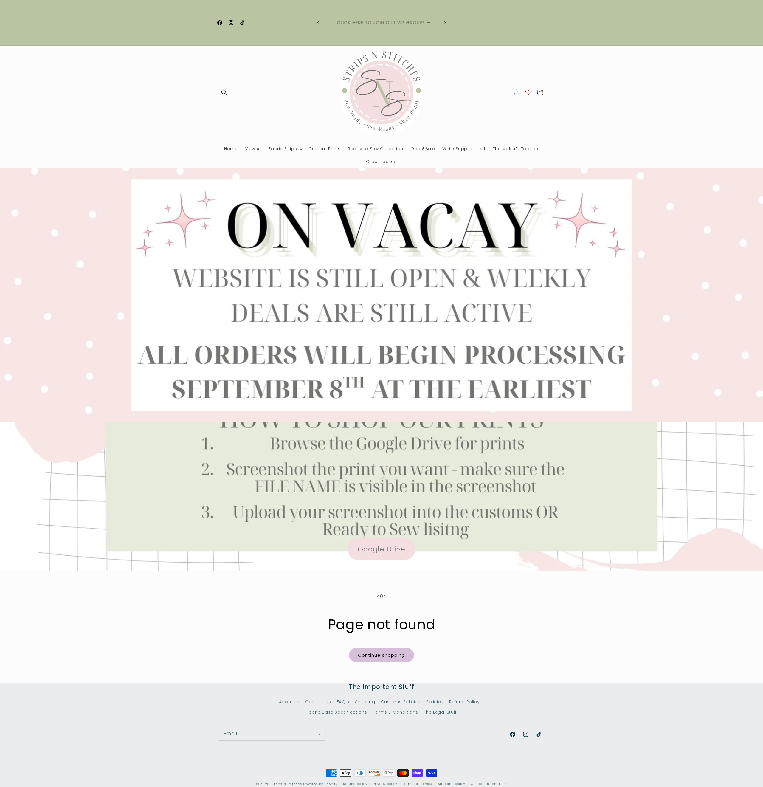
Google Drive (381, 549)
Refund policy (355, 783)
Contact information (489, 783)
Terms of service (417, 783)
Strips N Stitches (287, 784)
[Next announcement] (445, 22)
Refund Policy (464, 702)
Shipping (365, 702)
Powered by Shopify (320, 784)
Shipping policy (452, 783)
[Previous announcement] (318, 22)
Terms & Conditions (395, 712)
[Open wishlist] (528, 92)
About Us (289, 702)
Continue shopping (381, 655)
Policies (434, 702)
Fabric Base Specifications (336, 712)
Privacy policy (385, 783)
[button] (224, 92)
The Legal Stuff (440, 712)
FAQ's (343, 702)
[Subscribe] (318, 734)
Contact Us (318, 702)
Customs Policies (401, 702)
